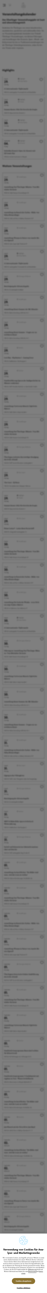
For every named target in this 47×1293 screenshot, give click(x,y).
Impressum (32, 1271)
